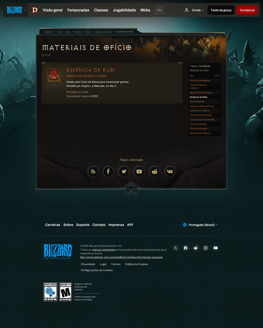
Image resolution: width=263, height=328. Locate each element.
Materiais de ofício (87, 47)
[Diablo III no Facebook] (108, 171)
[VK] (170, 171)
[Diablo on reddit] (154, 171)
